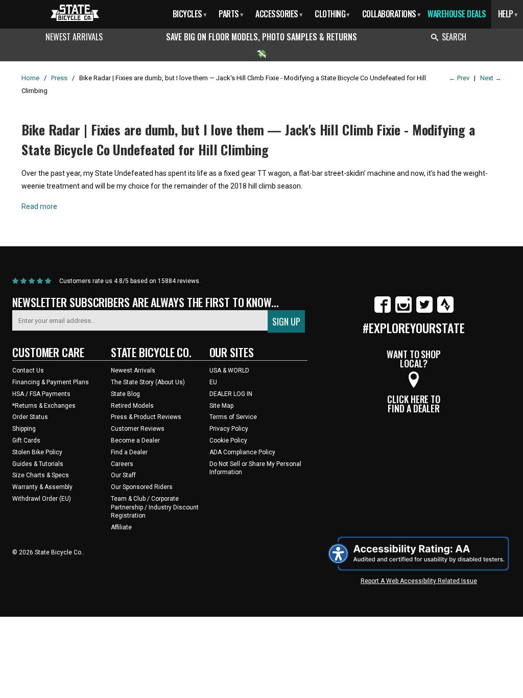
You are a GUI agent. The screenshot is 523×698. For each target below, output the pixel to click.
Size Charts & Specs (40, 475)
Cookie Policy (228, 440)
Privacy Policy (228, 428)
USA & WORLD (229, 370)
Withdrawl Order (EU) (41, 498)
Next (491, 78)
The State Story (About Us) (148, 382)
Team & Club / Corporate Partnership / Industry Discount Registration (155, 507)
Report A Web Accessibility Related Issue (419, 581)
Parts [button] (231, 14)
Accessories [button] (278, 14)
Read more (39, 206)
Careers (122, 464)
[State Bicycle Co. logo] (75, 12)
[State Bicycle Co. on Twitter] (424, 310)
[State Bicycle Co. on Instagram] (403, 310)
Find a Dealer (129, 452)
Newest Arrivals (74, 37)
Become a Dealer (135, 440)
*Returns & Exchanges (44, 405)
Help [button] (508, 14)
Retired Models (132, 405)
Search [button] (454, 37)
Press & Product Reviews (146, 417)
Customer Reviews (137, 428)
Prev (459, 78)
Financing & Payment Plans (50, 382)
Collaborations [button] (391, 14)
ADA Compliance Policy (242, 452)
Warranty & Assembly (42, 487)
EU (213, 382)
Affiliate (121, 527)
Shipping (24, 428)
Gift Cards (26, 440)
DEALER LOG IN (230, 394)
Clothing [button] (332, 14)
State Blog (125, 394)
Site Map (221, 405)
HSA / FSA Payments (41, 394)
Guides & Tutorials (37, 464)
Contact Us (28, 370)
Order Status (30, 417)
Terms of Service (233, 417)
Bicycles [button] (190, 14)
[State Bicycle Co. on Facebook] (382, 310)
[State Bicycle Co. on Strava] (445, 310)
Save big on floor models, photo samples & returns (261, 37)
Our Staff (123, 475)
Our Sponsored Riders (142, 487)
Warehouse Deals (456, 14)
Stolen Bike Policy (37, 452)
